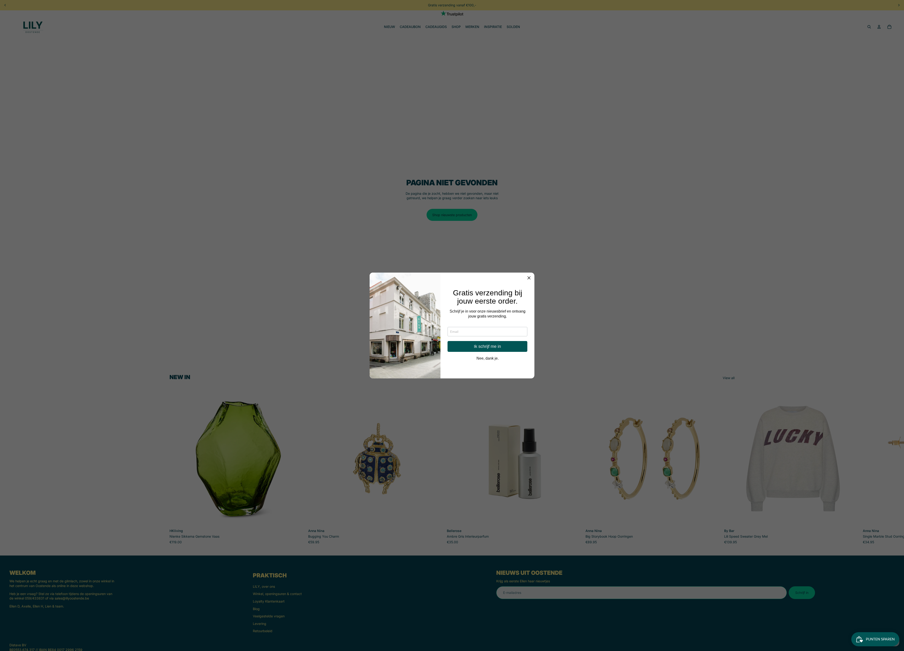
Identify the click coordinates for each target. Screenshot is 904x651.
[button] (529, 278)
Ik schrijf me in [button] (487, 346)
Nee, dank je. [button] (487, 359)
